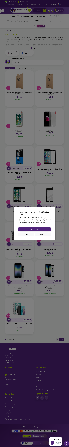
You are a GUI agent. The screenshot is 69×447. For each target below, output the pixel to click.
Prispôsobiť (43, 234)
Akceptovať (34, 229)
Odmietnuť (26, 234)
